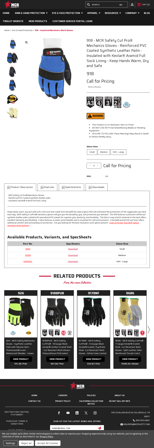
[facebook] (59, 413)
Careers (62, 395)
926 (21, 293)
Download (73, 249)
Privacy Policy (63, 401)
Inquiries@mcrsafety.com (136, 424)
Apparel (92, 13)
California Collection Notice (91, 402)
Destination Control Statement (17, 413)
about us (120, 395)
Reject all (26, 443)
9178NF (93, 293)
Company (131, 13)
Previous (2, 329)
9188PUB (57, 293)
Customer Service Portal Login (72, 21)
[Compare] (31, 308)
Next (148, 329)
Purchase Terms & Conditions (17, 422)
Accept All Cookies (47, 443)
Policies (91, 395)
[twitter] (86, 413)
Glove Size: (94, 146)
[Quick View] (31, 301)
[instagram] (95, 413)
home (34, 395)
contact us (34, 401)
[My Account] (132, 4)
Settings (10, 443)
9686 (130, 293)
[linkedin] (77, 413)
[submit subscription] (99, 428)
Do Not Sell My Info (119, 401)
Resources (111, 13)
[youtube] (68, 413)
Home (6, 13)
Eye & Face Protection (66, 13)
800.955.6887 (143, 420)
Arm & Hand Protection (30, 13)
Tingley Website (13, 21)
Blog (147, 13)
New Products (38, 21)
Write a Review (94, 86)
